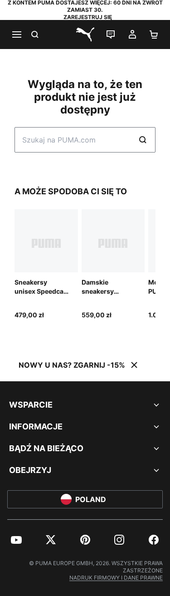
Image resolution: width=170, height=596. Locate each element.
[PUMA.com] (85, 34)
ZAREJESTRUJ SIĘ (87, 17)
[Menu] (16, 34)
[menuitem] (16, 540)
